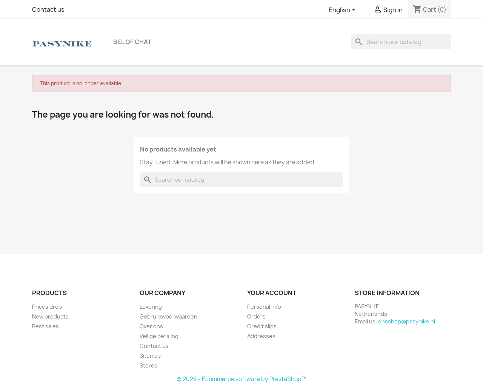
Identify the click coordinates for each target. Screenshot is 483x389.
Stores (148, 365)
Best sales (45, 326)
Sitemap (150, 355)
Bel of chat (132, 42)
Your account (271, 293)
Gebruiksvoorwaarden (168, 316)
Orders (256, 316)
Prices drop (47, 306)
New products (50, 316)
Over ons (151, 326)
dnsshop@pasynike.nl (406, 321)
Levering (151, 306)
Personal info (264, 306)
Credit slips (262, 326)
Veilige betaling (159, 336)
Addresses (261, 336)
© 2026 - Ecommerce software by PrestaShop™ (242, 379)
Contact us (48, 9)
